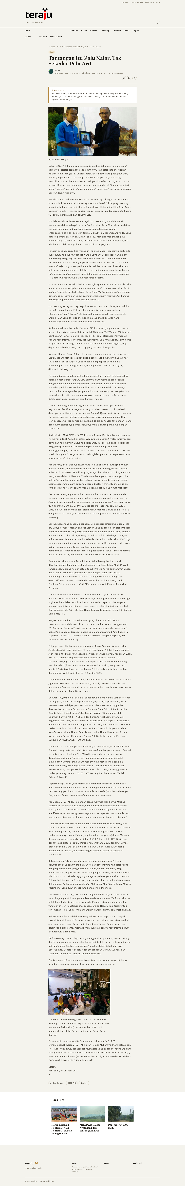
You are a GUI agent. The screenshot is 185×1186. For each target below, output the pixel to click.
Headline (83, 1083)
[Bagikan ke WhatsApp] (129, 78)
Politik (84, 31)
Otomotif (117, 31)
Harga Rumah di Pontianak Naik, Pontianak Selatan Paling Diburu (61, 1129)
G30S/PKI (72, 1083)
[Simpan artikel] (124, 78)
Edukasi (93, 31)
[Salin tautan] (134, 78)
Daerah (28, 37)
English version (137, 2)
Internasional (56, 37)
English (136, 31)
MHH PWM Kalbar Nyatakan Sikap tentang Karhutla (90, 1127)
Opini (126, 31)
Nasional (43, 37)
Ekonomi (74, 31)
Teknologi (105, 31)
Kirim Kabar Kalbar (152, 2)
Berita (27, 31)
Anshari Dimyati (56, 1083)
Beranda (51, 47)
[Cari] (157, 23)
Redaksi (125, 2)
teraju (57, 70)
